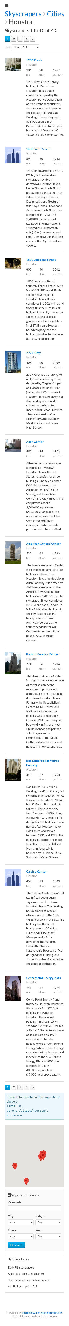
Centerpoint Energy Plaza (43, 978)
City (10, 1216)
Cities (55, 13)
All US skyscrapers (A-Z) (23, 1286)
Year (38, 1230)
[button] (15, 1166)
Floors (12, 1230)
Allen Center (35, 441)
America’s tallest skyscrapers (26, 1273)
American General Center (43, 543)
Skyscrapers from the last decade (29, 1280)
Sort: (8, 47)
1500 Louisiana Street (41, 259)
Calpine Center (36, 871)
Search (17, 1245)
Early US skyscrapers (21, 1267)
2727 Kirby (33, 353)
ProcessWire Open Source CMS (42, 1312)
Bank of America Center (42, 654)
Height (40, 1216)
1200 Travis (34, 60)
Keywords (14, 1202)
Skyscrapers (23, 13)
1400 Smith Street (38, 149)
